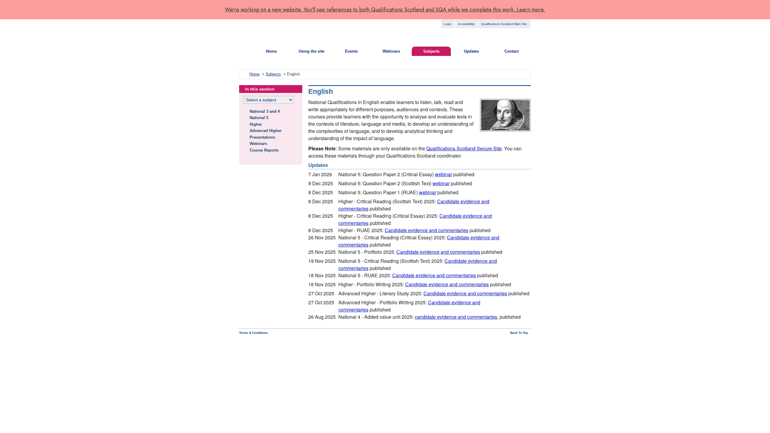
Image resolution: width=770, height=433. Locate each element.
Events (351, 51)
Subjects (431, 51)
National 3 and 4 (265, 111)
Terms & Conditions (253, 332)
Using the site (311, 51)
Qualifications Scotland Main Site (504, 24)
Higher (256, 124)
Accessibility (466, 24)
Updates (471, 51)
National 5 (259, 117)
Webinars (391, 51)
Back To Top (519, 332)
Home (271, 51)
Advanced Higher (266, 130)
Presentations (262, 137)
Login (447, 24)
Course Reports (264, 150)
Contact (511, 51)
